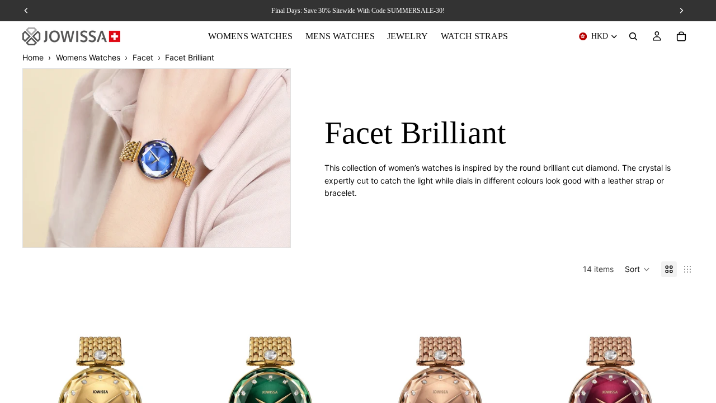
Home (33, 57)
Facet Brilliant (189, 57)
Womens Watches (88, 57)
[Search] (633, 36)
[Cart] (681, 36)
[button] (637, 269)
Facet (143, 57)
